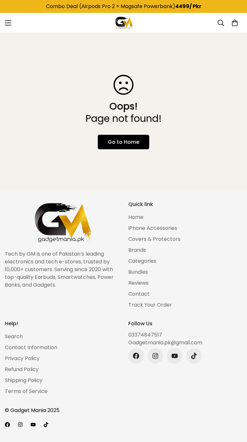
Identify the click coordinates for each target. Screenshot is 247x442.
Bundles (138, 272)
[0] (234, 22)
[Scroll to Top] (234, 406)
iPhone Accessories (152, 228)
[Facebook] (136, 356)
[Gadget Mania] (123, 23)
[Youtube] (174, 356)
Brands (137, 250)
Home (135, 217)
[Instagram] (155, 356)
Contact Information (31, 347)
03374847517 (145, 335)
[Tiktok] (194, 356)
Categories (142, 261)
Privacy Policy (22, 358)
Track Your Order (150, 305)
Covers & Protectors (154, 239)
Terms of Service (26, 391)
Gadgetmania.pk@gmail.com (165, 342)
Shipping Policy (23, 380)
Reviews (138, 283)
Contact (139, 294)
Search (14, 336)
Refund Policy (22, 369)
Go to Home (123, 142)
